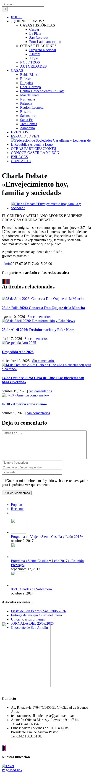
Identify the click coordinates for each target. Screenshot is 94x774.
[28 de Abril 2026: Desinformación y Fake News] (38, 321)
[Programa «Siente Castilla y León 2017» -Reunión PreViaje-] (18, 557)
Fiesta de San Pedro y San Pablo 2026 (38, 611)
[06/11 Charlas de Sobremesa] (18, 585)
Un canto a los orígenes (28, 619)
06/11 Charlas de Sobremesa (31, 589)
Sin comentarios (38, 317)
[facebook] (2, 748)
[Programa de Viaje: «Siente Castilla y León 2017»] (18, 532)
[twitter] (4, 748)
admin (6, 264)
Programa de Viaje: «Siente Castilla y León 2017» (47, 537)
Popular (16, 505)
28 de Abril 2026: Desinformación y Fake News (38, 330)
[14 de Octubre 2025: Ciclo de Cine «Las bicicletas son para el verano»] (47, 369)
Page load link (12, 770)
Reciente (17, 509)
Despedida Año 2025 (18, 352)
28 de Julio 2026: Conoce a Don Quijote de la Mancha (43, 308)
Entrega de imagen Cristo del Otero (36, 615)
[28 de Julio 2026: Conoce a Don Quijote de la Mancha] (43, 299)
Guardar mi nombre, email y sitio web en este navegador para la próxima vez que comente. (45, 483)
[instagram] (5, 748)
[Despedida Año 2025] (19, 343)
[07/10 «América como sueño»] (25, 395)
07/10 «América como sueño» (24, 404)
